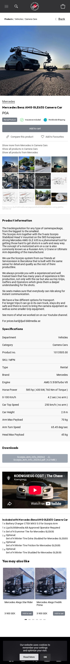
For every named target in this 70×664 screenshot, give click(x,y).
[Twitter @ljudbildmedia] (35, 662)
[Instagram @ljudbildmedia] (23, 662)
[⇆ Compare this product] (23, 572)
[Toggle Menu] (6, 6)
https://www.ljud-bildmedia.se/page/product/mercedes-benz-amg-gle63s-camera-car (33, 208)
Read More (29, 657)
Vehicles (19, 19)
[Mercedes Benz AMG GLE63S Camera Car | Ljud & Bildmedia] (35, 61)
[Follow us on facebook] (11, 662)
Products (8, 19)
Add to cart (35, 128)
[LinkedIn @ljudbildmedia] (59, 662)
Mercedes (8, 101)
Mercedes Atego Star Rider (18, 602)
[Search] (16, 6)
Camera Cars (31, 19)
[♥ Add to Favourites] (30, 572)
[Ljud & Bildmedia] (34, 6)
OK (45, 657)
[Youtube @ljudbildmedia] (47, 662)
